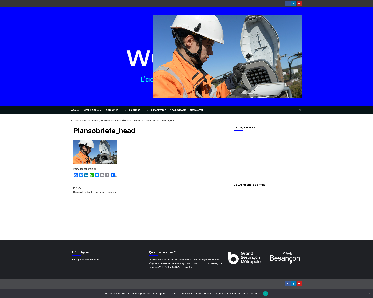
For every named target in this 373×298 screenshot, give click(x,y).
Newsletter (196, 109)
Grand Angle (91, 109)
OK (265, 293)
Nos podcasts (178, 109)
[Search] (300, 109)
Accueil (75, 109)
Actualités (112, 109)
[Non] (369, 293)
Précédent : (95, 190)
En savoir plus (189, 267)
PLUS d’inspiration (155, 109)
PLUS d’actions (131, 109)
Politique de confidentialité (85, 259)
